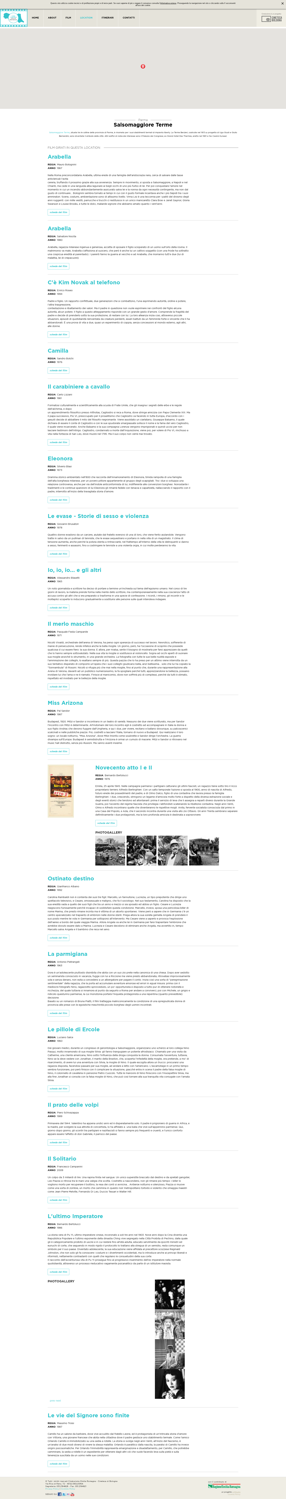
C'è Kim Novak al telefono (84, 282)
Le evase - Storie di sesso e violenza (98, 516)
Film (68, 17)
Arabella (59, 157)
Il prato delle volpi (73, 1105)
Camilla (58, 351)
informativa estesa (168, 3)
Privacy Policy (52, 1489)
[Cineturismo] (13, 18)
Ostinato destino (71, 878)
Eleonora (60, 458)
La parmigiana (67, 954)
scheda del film (58, 212)
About (52, 17)
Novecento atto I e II (123, 767)
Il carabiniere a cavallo (79, 386)
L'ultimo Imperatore (75, 1216)
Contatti (129, 17)
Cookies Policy (68, 1489)
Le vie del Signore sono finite (88, 1415)
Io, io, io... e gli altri (74, 570)
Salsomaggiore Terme (59, 132)
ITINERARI (108, 17)
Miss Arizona (65, 703)
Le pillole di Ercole (74, 1029)
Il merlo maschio (71, 624)
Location (86, 17)
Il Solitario (62, 1158)
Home (35, 17)
